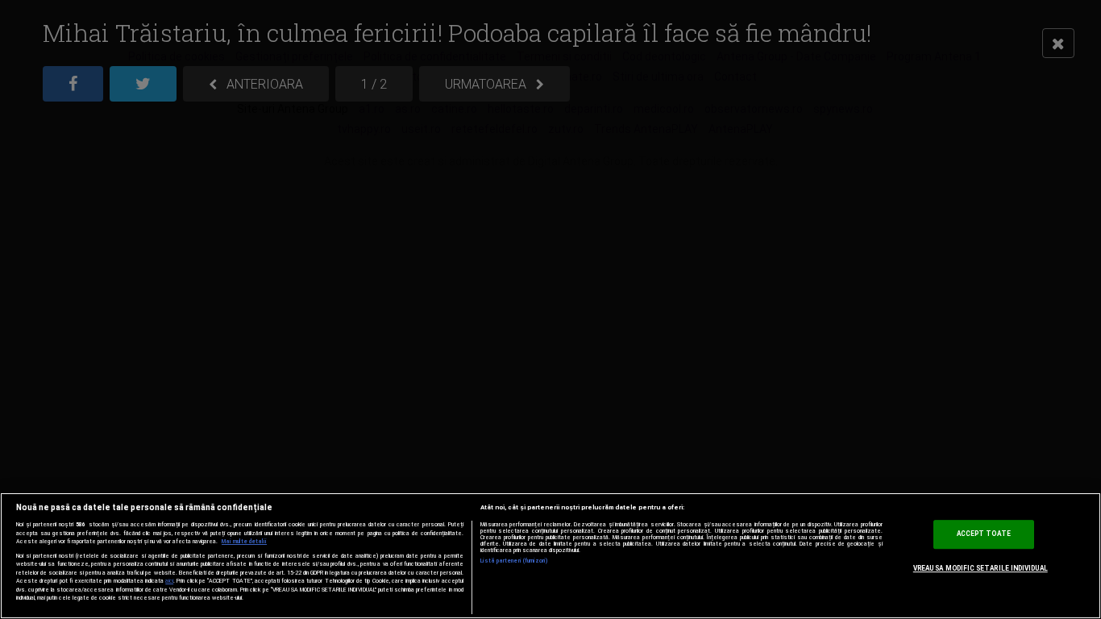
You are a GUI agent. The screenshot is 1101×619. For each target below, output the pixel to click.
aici (169, 580)
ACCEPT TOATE (984, 534)
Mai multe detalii (244, 541)
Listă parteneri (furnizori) (514, 561)
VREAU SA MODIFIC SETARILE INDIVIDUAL (980, 568)
